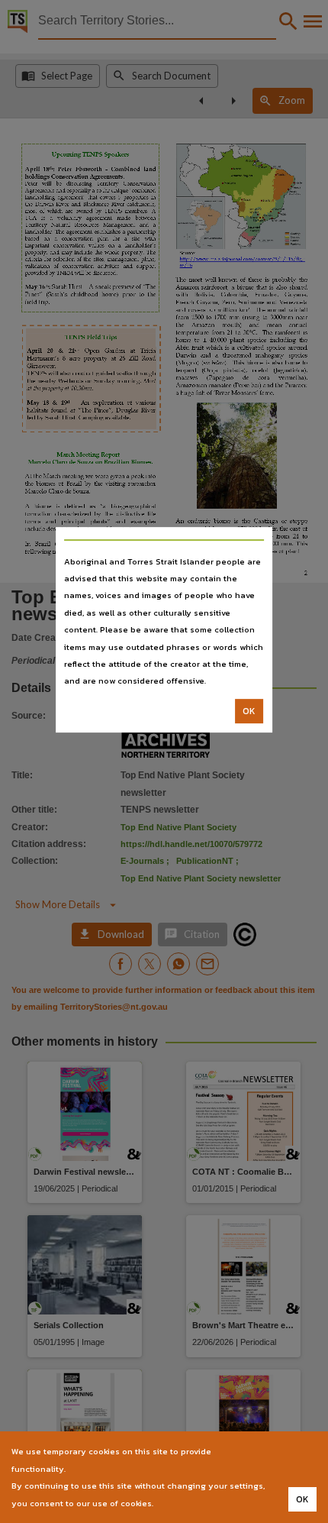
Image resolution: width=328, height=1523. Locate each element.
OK (249, 711)
